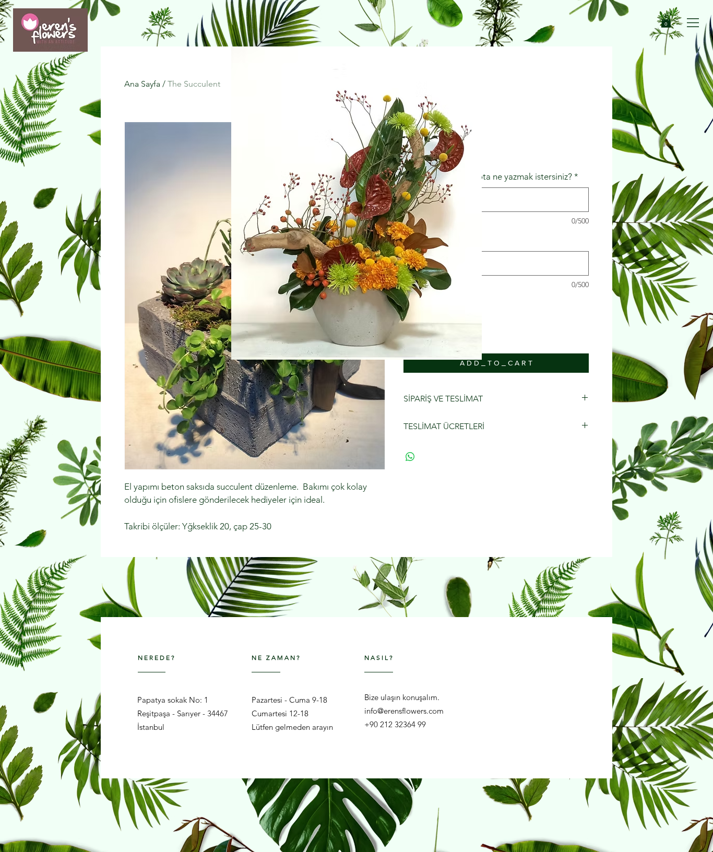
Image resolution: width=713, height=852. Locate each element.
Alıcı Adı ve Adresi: (442, 240)
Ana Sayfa (142, 84)
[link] (666, 21)
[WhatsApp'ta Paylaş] (410, 457)
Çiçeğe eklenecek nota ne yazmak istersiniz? (490, 176)
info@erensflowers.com (404, 711)
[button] (693, 22)
